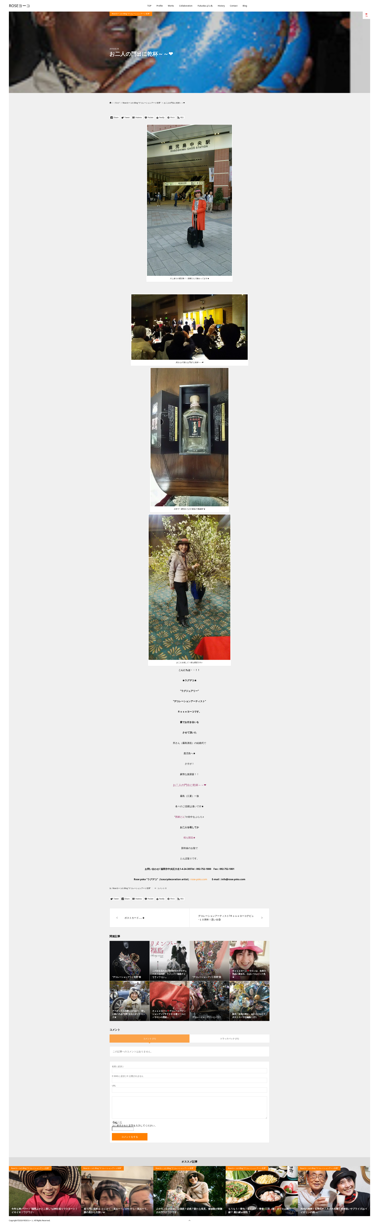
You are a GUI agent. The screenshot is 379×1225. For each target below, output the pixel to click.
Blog (245, 5)
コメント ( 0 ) (149, 1038)
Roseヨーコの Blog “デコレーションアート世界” (131, 13)
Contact (233, 5)
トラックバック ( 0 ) (229, 1038)
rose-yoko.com (198, 879)
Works (171, 5)
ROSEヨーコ (19, 5)
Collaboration (185, 5)
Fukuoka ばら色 (205, 5)
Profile (159, 5)
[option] (45, 1191)
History (221, 5)
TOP (149, 5)
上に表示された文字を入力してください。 (134, 1125)
